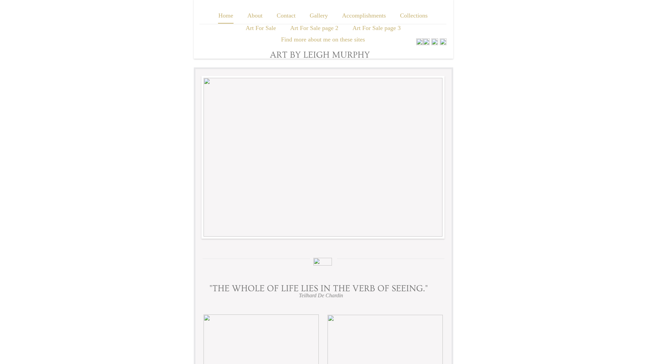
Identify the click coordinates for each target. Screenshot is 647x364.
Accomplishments (364, 15)
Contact (286, 15)
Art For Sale (261, 28)
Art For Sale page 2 (314, 28)
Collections (414, 15)
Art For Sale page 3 (376, 28)
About (255, 15)
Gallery (319, 15)
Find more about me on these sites (323, 39)
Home (225, 15)
